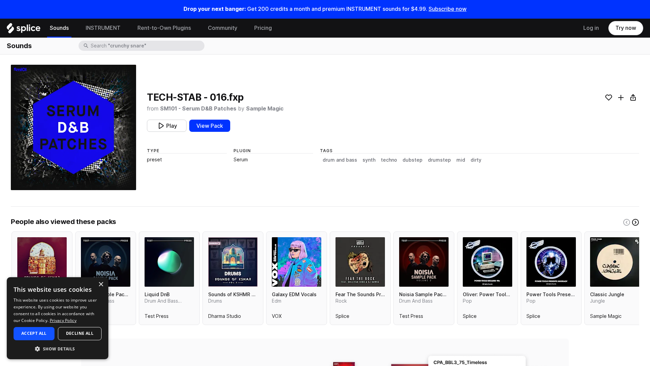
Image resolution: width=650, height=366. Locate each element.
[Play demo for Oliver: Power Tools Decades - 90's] (487, 262)
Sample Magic (265, 108)
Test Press (157, 317)
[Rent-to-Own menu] (196, 28)
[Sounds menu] (73, 28)
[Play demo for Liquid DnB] (169, 262)
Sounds (59, 28)
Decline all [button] (79, 333)
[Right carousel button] (635, 222)
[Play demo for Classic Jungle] (615, 262)
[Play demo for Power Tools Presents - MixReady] (551, 262)
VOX (277, 317)
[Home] (23, 30)
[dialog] (57, 318)
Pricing (263, 28)
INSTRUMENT (103, 28)
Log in (591, 28)
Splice (342, 317)
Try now (625, 28)
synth (369, 160)
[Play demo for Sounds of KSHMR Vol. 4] (42, 262)
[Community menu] (242, 28)
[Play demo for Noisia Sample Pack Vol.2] (424, 262)
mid (460, 160)
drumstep (439, 160)
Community (222, 28)
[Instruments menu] (125, 28)
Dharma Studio (224, 317)
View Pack (209, 126)
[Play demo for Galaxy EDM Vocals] (296, 262)
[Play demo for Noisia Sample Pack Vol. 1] (105, 262)
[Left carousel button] (626, 222)
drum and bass (340, 160)
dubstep (412, 160)
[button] (58, 348)
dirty (476, 160)
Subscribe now (448, 9)
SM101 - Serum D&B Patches (198, 108)
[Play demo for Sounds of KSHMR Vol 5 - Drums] (233, 262)
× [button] (100, 284)
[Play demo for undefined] (73, 127)
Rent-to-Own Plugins (164, 28)
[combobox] (147, 45)
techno (389, 160)
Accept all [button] (34, 333)
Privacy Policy (63, 320)
